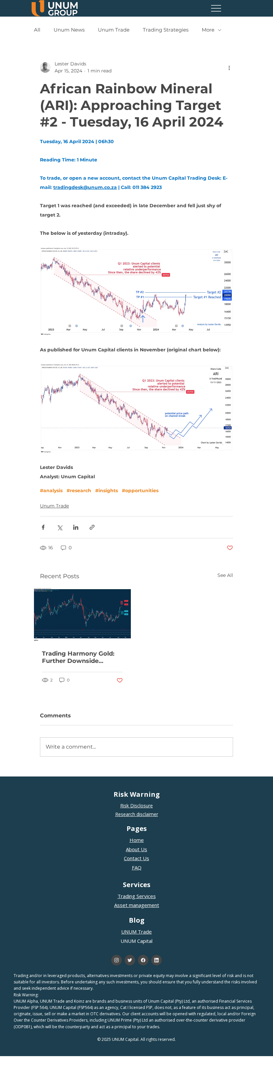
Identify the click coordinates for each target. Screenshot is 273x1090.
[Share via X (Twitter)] (59, 527)
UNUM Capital (136, 941)
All (37, 30)
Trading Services (137, 896)
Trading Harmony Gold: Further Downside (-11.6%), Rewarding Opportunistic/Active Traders (78, 657)
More (208, 30)
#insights (106, 491)
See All (225, 575)
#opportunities (140, 491)
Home (137, 840)
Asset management (136, 905)
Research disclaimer (136, 814)
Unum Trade (114, 30)
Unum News (69, 30)
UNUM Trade (136, 931)
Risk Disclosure (136, 805)
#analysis (51, 491)
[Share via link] (92, 527)
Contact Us (136, 858)
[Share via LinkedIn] (76, 527)
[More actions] (229, 67)
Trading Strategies (165, 30)
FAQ (136, 867)
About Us (136, 849)
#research (79, 491)
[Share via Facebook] (43, 527)
